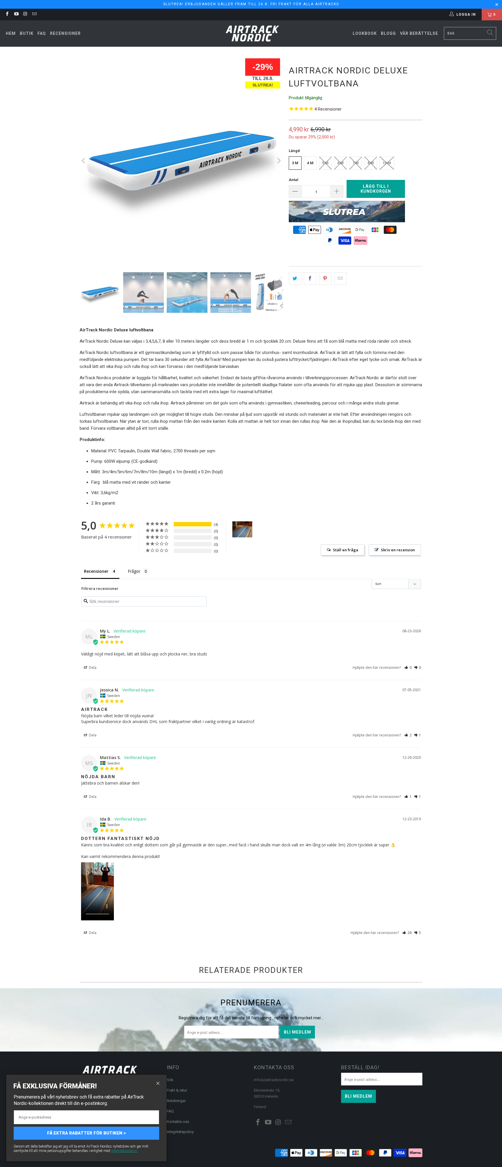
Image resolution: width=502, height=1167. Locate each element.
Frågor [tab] (134, 571)
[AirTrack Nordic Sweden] (252, 33)
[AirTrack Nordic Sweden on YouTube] (15, 14)
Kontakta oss (178, 1121)
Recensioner (65, 33)
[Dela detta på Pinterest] (325, 278)
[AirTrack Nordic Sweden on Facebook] (6, 14)
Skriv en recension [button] (398, 549)
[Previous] (84, 160)
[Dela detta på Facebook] (310, 278)
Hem (11, 33)
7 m (355, 163)
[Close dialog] (158, 1083)
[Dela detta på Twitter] (295, 278)
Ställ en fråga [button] (345, 549)
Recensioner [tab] (96, 571)
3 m (295, 163)
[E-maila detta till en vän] (340, 278)
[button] (408, 667)
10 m (387, 163)
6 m (340, 163)
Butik (26, 33)
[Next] (278, 160)
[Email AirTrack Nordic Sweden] (34, 14)
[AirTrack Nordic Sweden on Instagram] (25, 14)
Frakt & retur (177, 1090)
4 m (310, 163)
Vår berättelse (419, 33)
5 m (325, 163)
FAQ (41, 33)
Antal (293, 180)
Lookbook (365, 33)
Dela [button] (92, 667)
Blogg (388, 33)
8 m (370, 163)
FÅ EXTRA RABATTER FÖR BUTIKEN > (86, 1133)
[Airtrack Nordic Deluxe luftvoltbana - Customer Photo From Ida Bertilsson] (242, 529)
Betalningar (176, 1101)
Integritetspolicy (180, 1132)
